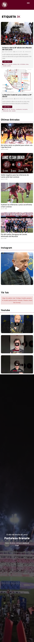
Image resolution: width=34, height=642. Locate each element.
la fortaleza (22, 64)
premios (9, 65)
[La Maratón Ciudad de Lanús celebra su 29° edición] (17, 80)
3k (6, 64)
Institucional (28, 51)
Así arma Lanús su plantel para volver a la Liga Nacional (16, 146)
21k (7, 109)
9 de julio (10, 64)
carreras (15, 64)
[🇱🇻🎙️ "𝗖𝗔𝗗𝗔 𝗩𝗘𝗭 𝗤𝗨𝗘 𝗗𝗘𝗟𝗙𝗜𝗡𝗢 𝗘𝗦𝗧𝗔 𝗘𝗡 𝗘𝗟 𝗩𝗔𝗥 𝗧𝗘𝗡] (17, 268)
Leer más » (7, 61)
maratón (5, 65)
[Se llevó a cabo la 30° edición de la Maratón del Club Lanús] (17, 33)
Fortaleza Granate (8, 98)
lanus (27, 64)
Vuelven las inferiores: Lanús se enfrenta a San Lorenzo (16, 206)
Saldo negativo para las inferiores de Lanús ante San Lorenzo (15, 176)
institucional (5, 110)
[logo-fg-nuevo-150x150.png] (4, 4)
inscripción (24, 109)
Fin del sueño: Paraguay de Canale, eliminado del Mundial (14, 235)
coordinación (19, 109)
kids (18, 64)
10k (5, 64)
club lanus (13, 109)
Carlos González (8, 51)
